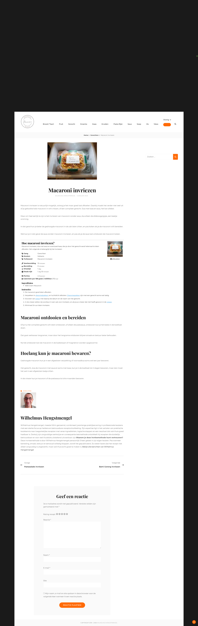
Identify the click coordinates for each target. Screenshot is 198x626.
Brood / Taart (48, 124)
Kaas (94, 124)
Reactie (47, 520)
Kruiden (105, 124)
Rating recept (49, 514)
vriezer (109, 302)
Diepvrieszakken (73, 295)
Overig (166, 120)
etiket (37, 299)
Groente (83, 124)
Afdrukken (116, 259)
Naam (46, 555)
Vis (147, 124)
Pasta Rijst (118, 124)
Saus (130, 124)
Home (86, 135)
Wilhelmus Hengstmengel (65, 196)
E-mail (46, 568)
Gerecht (71, 124)
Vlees (156, 124)
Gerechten (94, 135)
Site (45, 581)
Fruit (61, 124)
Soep (139, 124)
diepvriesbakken (42, 295)
